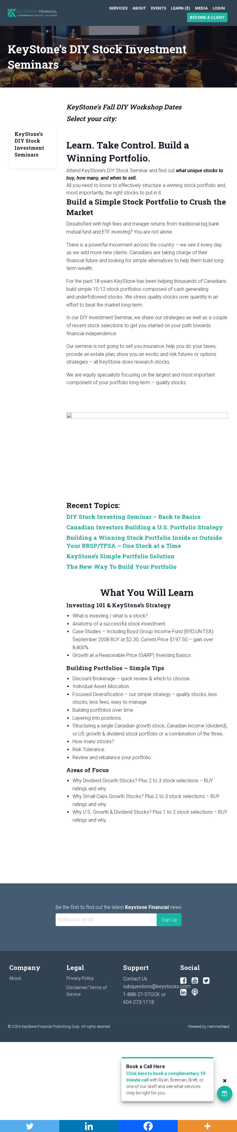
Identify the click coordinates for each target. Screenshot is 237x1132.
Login (219, 8)
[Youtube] (195, 980)
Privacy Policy (80, 978)
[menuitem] (118, 8)
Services (118, 8)
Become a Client (207, 17)
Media (201, 8)
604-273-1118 (138, 1002)
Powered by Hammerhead (208, 1026)
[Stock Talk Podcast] (195, 992)
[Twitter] (206, 980)
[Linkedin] (183, 992)
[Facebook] (183, 980)
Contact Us (135, 979)
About (139, 8)
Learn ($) (180, 8)
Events (158, 8)
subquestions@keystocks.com (156, 986)
